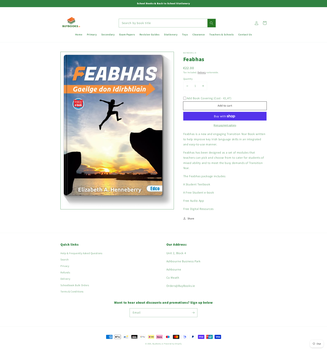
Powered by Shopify (173, 343)
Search (64, 259)
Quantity (188, 78)
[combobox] (167, 23)
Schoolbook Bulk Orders (74, 285)
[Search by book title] (211, 23)
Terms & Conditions (71, 291)
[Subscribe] (193, 312)
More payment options (225, 125)
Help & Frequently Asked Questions (81, 253)
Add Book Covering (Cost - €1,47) (209, 98)
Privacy (64, 266)
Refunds (65, 272)
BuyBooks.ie (157, 343)
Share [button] (191, 218)
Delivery (202, 72)
